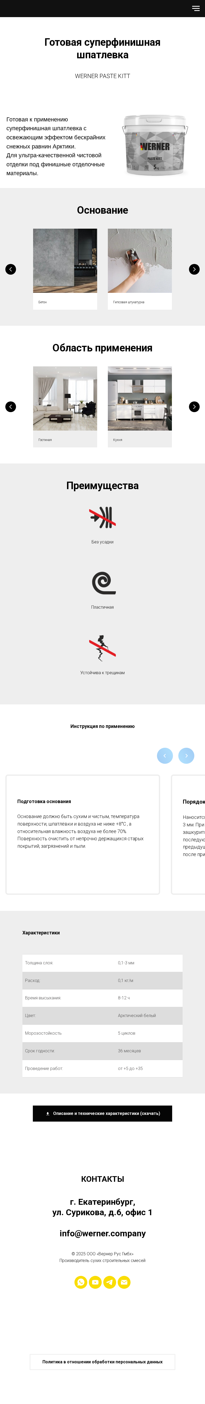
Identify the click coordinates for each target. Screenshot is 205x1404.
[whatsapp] (80, 1282)
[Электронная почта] (124, 1282)
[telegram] (109, 1282)
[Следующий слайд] (194, 269)
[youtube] (95, 1282)
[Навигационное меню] (196, 8)
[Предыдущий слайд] (10, 269)
